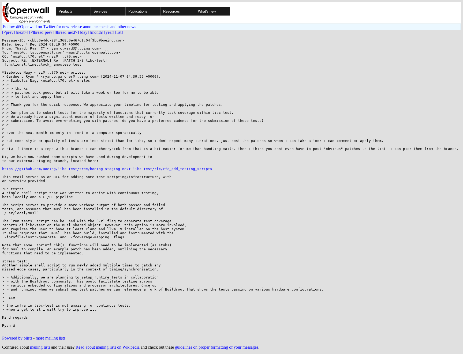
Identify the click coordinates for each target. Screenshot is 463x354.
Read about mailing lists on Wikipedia (108, 347)
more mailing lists (50, 338)
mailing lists (40, 347)
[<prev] (8, 32)
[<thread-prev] (41, 32)
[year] (109, 32)
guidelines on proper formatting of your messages (216, 347)
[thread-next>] (67, 32)
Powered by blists (17, 338)
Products (66, 11)
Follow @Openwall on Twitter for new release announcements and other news (69, 26)
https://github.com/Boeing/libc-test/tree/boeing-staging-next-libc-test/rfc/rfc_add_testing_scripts (107, 169)
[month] (96, 32)
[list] (119, 32)
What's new (207, 11)
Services (100, 11)
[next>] (22, 32)
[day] (84, 32)
